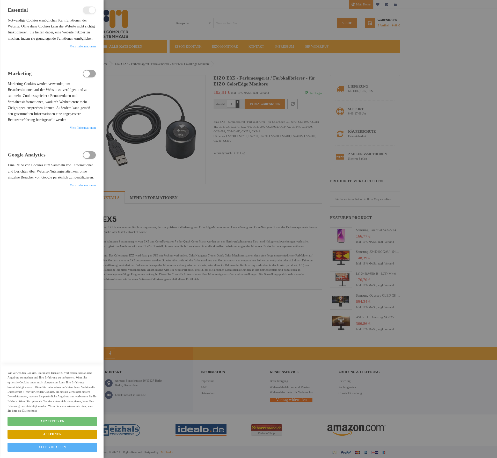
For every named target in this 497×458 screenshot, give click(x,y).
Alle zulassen (52, 447)
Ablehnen (52, 434)
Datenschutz (15, 391)
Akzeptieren (52, 421)
